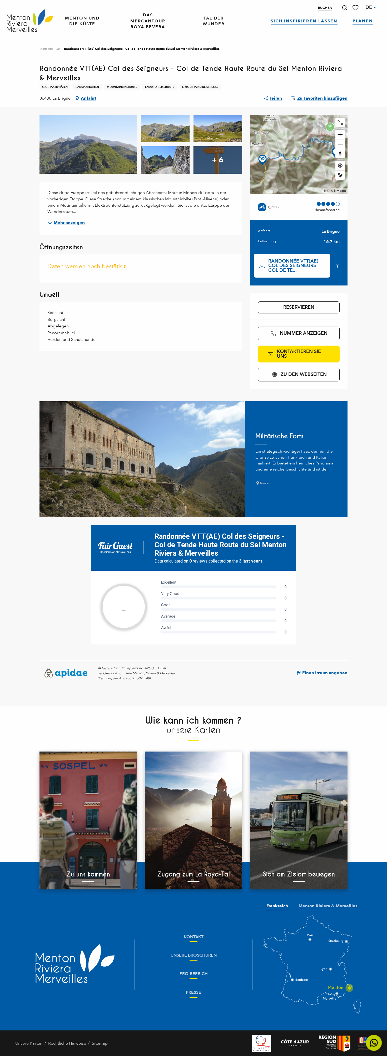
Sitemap (100, 1043)
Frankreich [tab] (277, 906)
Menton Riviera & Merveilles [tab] (328, 906)
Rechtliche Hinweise (67, 1043)
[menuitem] (30, 21)
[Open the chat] (374, 1043)
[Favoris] (356, 8)
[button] (344, 7)
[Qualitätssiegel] (261, 1043)
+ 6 (218, 160)
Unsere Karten (28, 1043)
